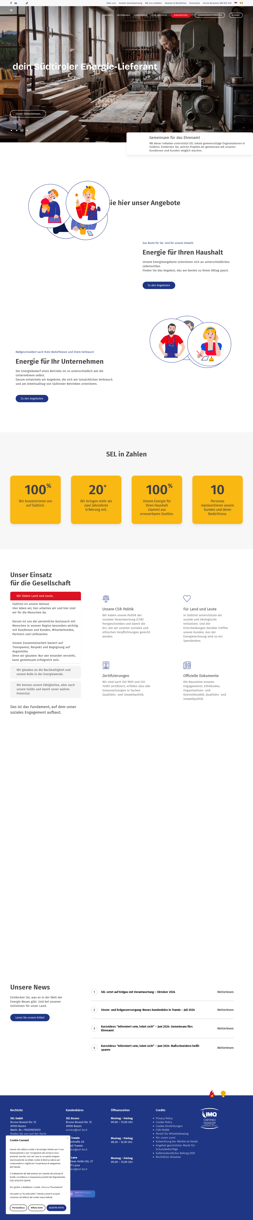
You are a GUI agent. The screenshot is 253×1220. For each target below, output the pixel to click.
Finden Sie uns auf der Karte (28, 1133)
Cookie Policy (164, 1122)
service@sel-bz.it (76, 1130)
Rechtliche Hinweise (168, 1157)
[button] (28, 113)
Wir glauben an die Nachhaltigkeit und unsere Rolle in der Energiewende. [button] (44, 672)
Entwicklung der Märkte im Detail (177, 1141)
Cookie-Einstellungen (169, 1126)
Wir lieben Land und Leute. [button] (35, 596)
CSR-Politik (162, 1130)
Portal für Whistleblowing (172, 1133)
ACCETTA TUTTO (56, 1208)
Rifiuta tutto (37, 1208)
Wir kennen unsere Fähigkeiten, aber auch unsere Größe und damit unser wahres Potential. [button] (46, 689)
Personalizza (18, 1208)
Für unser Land (165, 1137)
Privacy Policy (164, 1118)
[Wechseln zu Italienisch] (241, 3)
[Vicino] (67, 1138)
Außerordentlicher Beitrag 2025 (175, 1153)
